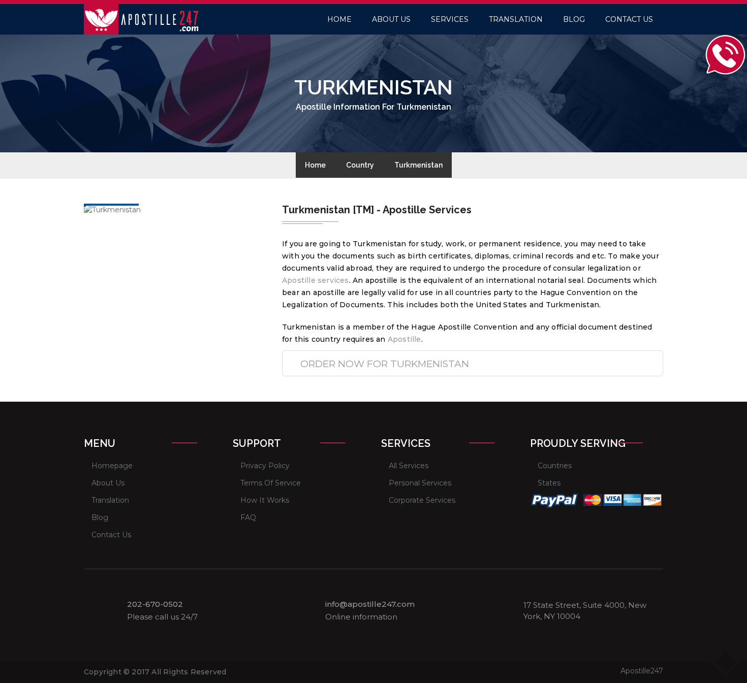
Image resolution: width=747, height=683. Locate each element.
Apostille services (315, 280)
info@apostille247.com (370, 604)
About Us (391, 19)
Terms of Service (270, 482)
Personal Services (420, 482)
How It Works (264, 500)
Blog (574, 19)
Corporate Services (422, 500)
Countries (555, 465)
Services (450, 19)
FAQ (248, 517)
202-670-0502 (155, 604)
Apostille (404, 339)
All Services (408, 465)
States (549, 482)
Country (360, 165)
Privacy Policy (265, 465)
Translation (516, 19)
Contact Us (629, 19)
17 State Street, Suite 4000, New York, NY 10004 (584, 610)
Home (339, 19)
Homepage (112, 465)
